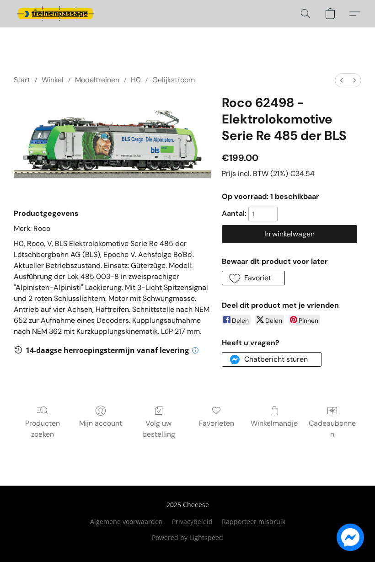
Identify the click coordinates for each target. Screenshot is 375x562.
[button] (55, 14)
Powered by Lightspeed (187, 537)
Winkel (53, 80)
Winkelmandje (274, 423)
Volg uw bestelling (158, 428)
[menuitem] (341, 80)
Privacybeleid (192, 521)
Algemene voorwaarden (126, 521)
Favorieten (216, 423)
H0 (136, 80)
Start (22, 80)
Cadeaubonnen (332, 428)
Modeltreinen (97, 80)
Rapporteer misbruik (253, 521)
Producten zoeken (42, 428)
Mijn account (100, 423)
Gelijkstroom (173, 80)
